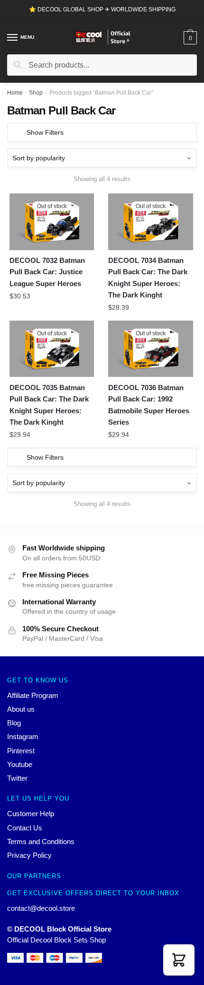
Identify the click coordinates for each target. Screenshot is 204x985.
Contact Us (24, 828)
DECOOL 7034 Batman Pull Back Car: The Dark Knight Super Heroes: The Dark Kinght (147, 277)
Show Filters (45, 132)
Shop (36, 92)
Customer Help (30, 814)
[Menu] (13, 38)
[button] (179, 960)
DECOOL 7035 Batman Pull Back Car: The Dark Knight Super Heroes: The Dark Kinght (49, 405)
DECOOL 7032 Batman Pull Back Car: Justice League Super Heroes (47, 272)
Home (15, 92)
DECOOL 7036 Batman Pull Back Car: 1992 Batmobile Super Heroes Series (148, 405)
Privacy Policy (29, 855)
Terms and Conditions (40, 841)
